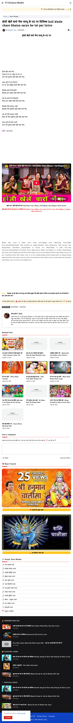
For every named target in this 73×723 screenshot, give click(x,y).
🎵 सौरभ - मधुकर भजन (9, 600)
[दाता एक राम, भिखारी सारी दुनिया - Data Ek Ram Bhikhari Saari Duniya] (36, 344)
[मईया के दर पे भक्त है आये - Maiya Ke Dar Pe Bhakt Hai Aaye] (6, 706)
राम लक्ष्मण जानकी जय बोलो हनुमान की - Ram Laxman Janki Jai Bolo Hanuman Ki (12, 354)
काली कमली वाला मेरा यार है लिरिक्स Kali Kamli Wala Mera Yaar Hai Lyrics (36, 626)
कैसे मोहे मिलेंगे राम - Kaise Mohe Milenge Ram (12, 425)
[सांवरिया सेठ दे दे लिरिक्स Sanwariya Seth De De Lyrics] (6, 635)
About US (32, 716)
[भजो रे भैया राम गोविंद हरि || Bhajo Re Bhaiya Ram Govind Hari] (60, 391)
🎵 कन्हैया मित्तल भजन (9, 569)
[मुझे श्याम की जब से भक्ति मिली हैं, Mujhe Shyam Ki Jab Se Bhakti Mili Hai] (6, 675)
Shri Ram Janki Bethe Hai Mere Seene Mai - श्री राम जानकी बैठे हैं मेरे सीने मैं (37, 643)
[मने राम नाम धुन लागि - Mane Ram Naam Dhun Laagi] (60, 367)
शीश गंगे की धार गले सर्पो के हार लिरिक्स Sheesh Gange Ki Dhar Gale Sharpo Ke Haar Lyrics (41, 657)
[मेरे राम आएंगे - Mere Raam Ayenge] (12, 367)
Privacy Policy (42, 716)
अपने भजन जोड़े (21, 714)
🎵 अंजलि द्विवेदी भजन (9, 573)
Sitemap (52, 716)
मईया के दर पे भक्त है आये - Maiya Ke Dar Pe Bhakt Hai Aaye (32, 705)
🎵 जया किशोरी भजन (8, 584)
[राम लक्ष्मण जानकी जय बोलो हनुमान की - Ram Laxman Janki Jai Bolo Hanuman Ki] (12, 344)
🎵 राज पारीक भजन (8, 603)
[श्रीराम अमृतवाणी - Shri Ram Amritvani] (6, 666)
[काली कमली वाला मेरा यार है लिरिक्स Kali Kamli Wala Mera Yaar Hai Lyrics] (6, 627)
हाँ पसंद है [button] (8, 718)
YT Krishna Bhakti (14, 2)
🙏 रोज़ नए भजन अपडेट (56, 9)
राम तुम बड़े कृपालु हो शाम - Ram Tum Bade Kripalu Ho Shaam (35, 378)
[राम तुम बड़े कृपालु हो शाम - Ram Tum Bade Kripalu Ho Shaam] (36, 367)
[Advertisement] (36, 54)
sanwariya (23, 307)
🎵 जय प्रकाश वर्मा (8, 565)
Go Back (5, 458)
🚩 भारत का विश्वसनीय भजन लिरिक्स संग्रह (34, 9)
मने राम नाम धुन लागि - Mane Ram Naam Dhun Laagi (60, 378)
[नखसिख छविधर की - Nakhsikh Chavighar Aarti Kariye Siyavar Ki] (60, 344)
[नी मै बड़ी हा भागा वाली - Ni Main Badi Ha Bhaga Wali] (36, 391)
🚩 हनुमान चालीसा (7, 611)
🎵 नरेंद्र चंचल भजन (8, 592)
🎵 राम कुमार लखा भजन (9, 588)
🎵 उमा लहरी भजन (8, 580)
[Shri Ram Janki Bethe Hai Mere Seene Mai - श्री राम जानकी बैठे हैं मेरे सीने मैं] (6, 644)
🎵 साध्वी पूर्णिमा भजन (8, 596)
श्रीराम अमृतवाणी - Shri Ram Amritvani (25, 665)
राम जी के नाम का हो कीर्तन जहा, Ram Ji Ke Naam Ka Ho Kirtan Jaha (12, 401)
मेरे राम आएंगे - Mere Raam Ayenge (10, 378)
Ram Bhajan (14, 17)
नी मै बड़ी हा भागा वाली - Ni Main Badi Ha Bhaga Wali (35, 401)
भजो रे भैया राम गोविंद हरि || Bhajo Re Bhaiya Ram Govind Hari (60, 401)
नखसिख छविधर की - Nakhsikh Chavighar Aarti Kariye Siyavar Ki (59, 354)
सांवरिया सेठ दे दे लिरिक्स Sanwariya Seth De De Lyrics (30, 635)
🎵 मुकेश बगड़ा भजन (8, 576)
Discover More (65, 458)
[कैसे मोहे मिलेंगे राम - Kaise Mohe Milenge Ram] (12, 414)
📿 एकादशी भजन (7, 607)
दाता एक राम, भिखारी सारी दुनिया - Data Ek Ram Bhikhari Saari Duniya (36, 354)
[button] (2, 2)
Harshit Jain (16, 313)
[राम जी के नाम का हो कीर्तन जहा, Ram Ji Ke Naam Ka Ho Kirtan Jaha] (12, 391)
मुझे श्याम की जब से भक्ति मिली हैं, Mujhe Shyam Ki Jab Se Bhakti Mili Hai (36, 674)
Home (5, 17)
